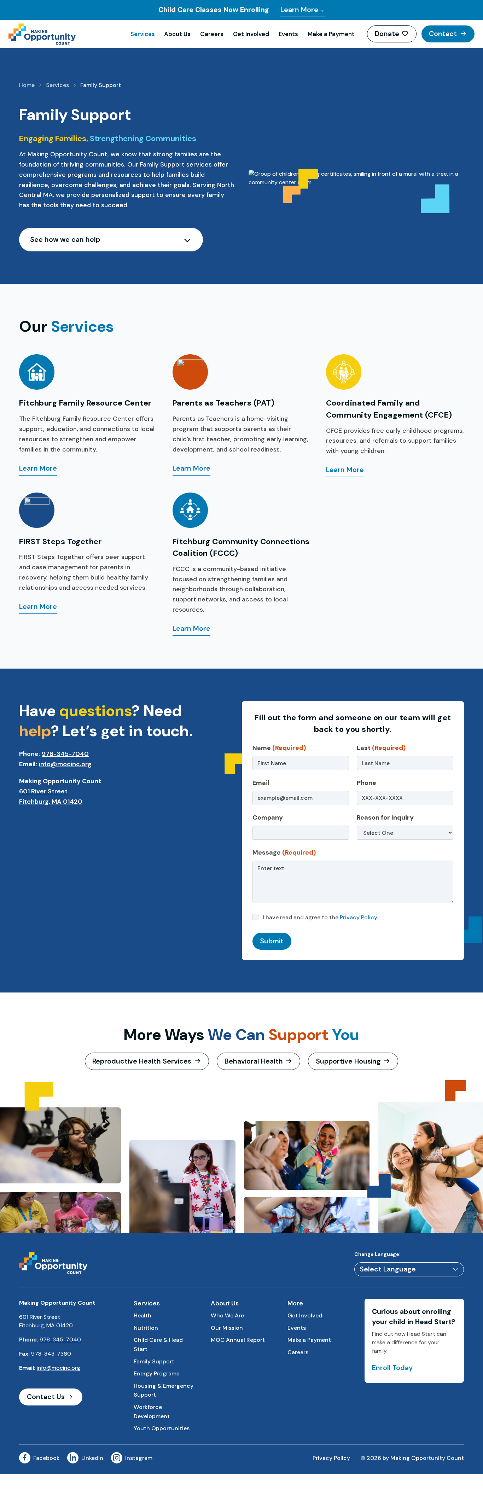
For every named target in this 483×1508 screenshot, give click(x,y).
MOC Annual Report (238, 1340)
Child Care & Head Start (158, 1344)
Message (284, 852)
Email (260, 783)
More (295, 1303)
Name (279, 748)
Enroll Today (392, 1367)
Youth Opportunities (162, 1428)
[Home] (67, 34)
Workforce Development (152, 1411)
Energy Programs (156, 1373)
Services (142, 34)
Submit (272, 941)
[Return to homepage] (53, 1263)
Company (267, 817)
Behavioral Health (254, 1061)
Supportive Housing (348, 1061)
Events (288, 34)
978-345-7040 (65, 754)
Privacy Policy (358, 917)
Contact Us (46, 1396)
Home (27, 85)
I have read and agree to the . (319, 917)
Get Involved (251, 34)
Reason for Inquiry (385, 817)
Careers (211, 34)
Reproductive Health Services (141, 1061)
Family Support (154, 1361)
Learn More (38, 470)
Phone (366, 783)
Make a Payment (331, 34)
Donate (387, 33)
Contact (443, 33)
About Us (177, 34)
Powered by (409, 1270)
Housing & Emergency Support (163, 1390)
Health (142, 1315)
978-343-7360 (51, 1353)
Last (381, 748)
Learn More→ (302, 9)
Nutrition (146, 1328)
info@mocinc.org (65, 764)
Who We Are (227, 1315)
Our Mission (227, 1328)
